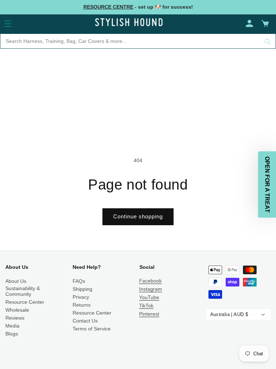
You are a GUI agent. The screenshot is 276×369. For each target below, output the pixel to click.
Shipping (82, 289)
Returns (82, 305)
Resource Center (24, 302)
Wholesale (17, 310)
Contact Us (85, 321)
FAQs (79, 281)
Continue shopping (138, 216)
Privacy (81, 297)
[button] (8, 24)
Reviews (14, 318)
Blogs (11, 334)
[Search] (268, 42)
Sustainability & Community (22, 291)
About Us (15, 281)
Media (12, 326)
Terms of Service (92, 329)
